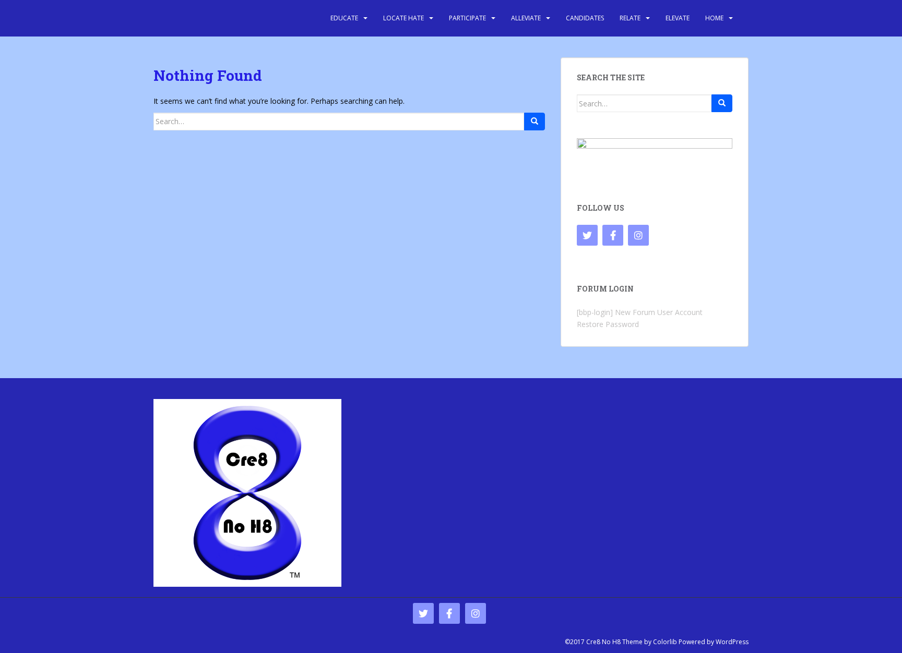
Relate (630, 18)
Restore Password (608, 324)
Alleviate (526, 18)
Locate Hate (403, 18)
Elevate (678, 18)
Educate (344, 18)
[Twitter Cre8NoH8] (587, 235)
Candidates (585, 18)
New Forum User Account (659, 312)
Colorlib (665, 641)
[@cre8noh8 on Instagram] (638, 235)
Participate (467, 18)
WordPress (732, 641)
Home (714, 18)
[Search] (534, 121)
